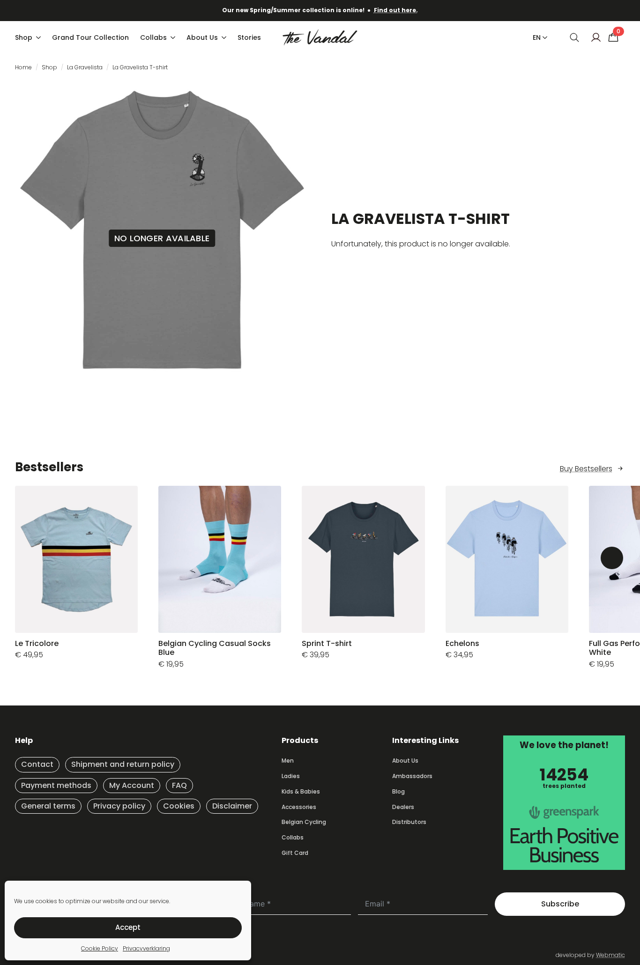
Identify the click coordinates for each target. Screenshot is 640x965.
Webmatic (610, 955)
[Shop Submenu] (39, 37)
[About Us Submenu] (225, 37)
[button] (612, 558)
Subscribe (560, 903)
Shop (23, 37)
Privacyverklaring (146, 948)
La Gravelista (85, 67)
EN (537, 37)
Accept (128, 927)
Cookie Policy (99, 948)
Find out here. (396, 10)
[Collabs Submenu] (174, 37)
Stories (249, 37)
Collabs (153, 37)
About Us (202, 37)
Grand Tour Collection (90, 37)
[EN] (543, 37)
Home (23, 67)
